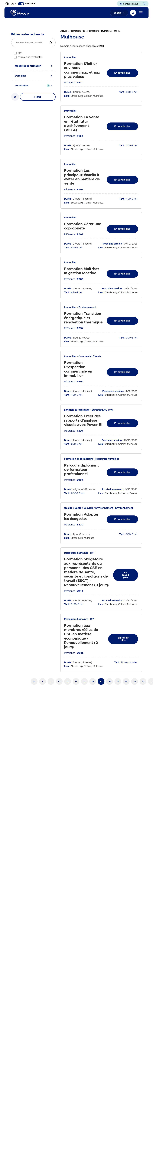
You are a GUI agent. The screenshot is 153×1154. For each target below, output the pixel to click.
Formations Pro (77, 31)
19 (134, 681)
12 (76, 681)
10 (59, 681)
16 (109, 681)
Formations (93, 31)
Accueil (64, 31)
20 (142, 681)
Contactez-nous (130, 4)
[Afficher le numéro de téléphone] (145, 3)
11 (67, 681)
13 (84, 681)
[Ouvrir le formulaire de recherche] (133, 13)
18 (126, 681)
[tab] (33, 66)
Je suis (117, 13)
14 (93, 681)
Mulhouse (106, 31)
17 (118, 681)
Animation (30, 4)
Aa (13, 4)
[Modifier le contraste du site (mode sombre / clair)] (7, 4)
